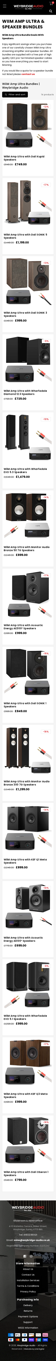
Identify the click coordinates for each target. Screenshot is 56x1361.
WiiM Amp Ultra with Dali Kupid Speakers (24, 158)
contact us (28, 74)
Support (28, 1322)
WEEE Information (28, 1327)
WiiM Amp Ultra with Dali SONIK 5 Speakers (25, 236)
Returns (28, 1311)
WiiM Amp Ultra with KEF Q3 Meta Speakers (26, 1095)
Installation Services (28, 1280)
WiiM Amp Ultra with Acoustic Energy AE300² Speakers (23, 627)
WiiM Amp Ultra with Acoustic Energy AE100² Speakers (23, 939)
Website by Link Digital (34, 1349)
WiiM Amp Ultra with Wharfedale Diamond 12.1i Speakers (25, 392)
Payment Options (28, 1316)
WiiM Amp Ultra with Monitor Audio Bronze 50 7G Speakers (27, 549)
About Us (28, 1269)
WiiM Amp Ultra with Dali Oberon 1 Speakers (26, 1173)
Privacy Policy (28, 1291)
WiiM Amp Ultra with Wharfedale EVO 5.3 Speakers (25, 470)
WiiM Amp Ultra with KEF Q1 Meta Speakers (25, 861)
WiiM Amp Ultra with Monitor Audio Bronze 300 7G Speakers (27, 783)
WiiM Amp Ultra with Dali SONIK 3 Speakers (25, 314)
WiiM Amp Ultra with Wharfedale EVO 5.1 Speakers (25, 1017)
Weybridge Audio (26, 1345)
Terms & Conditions (28, 1286)
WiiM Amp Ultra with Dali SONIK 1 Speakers (25, 705)
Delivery (28, 1305)
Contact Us (28, 1274)
